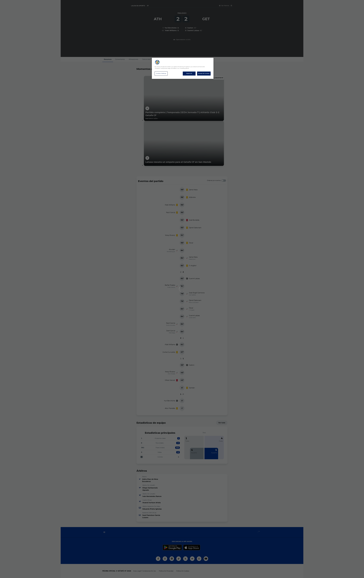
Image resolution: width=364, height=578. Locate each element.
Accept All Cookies (204, 73)
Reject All (189, 73)
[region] (182, 68)
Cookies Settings (161, 73)
